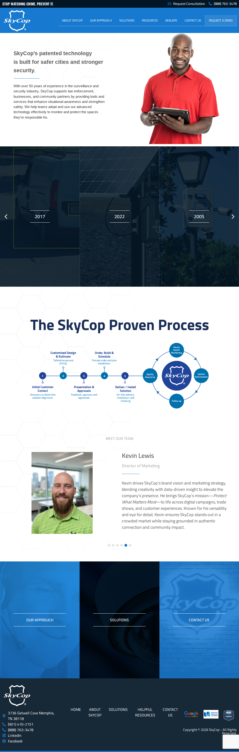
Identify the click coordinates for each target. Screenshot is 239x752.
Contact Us (193, 20)
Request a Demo (221, 20)
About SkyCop (72, 20)
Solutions (126, 20)
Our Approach (101, 20)
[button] (233, 216)
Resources (150, 20)
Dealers (171, 20)
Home (76, 709)
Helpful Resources (145, 712)
